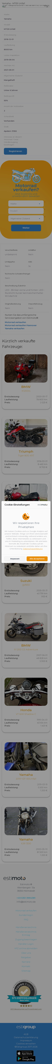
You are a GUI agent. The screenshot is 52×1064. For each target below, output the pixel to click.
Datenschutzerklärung (33, 549)
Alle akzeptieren (37, 559)
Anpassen (15, 559)
